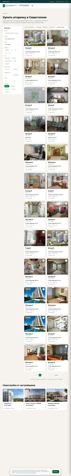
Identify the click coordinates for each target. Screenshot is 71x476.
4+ (9, 52)
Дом (15, 61)
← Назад (35, 375)
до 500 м (7, 89)
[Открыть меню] (32, 5)
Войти (67, 1)
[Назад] (63, 384)
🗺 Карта (45, 27)
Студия (7, 50)
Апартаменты (8, 61)
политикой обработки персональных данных (26, 473)
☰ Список (39, 27)
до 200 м (13, 86)
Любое (6, 86)
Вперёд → (56, 375)
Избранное (51, 1)
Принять (56, 471)
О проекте (60, 379)
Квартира (7, 58)
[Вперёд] (66, 384)
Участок (7, 63)
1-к (11, 50)
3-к (6, 52)
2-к (15, 50)
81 (51, 375)
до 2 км (7, 91)
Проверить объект (60, 1)
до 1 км (13, 89)
